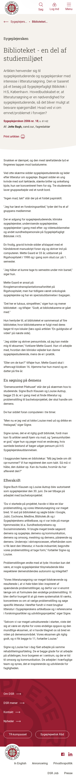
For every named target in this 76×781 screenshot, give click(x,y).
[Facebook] (63, 754)
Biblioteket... (40, 21)
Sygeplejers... (19, 21)
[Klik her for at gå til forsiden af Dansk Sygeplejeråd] (21, 7)
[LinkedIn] (70, 754)
